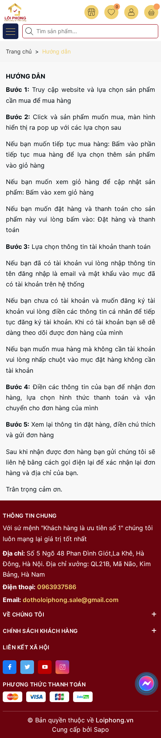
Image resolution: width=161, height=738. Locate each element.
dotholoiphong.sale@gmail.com (70, 600)
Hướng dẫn (25, 76)
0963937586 (56, 587)
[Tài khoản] (131, 12)
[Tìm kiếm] (30, 31)
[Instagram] (62, 667)
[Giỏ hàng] (151, 12)
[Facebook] (9, 667)
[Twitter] (27, 667)
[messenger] (146, 682)
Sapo (101, 729)
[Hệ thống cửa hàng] (91, 12)
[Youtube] (45, 667)
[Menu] (10, 31)
